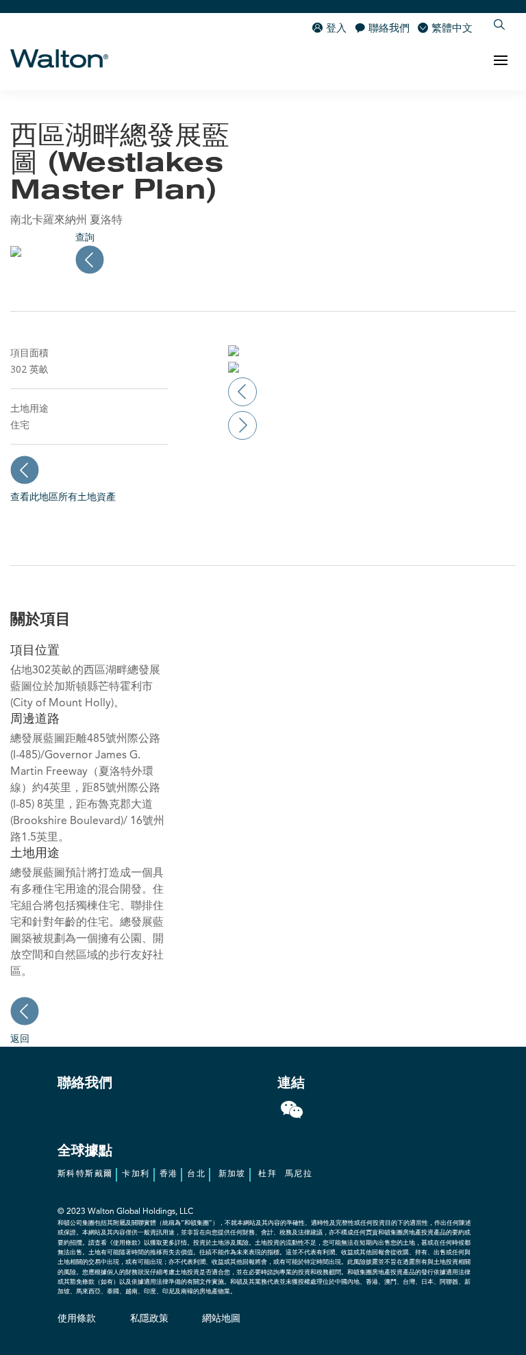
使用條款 (77, 1318)
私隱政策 (149, 1318)
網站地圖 (221, 1318)
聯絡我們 (389, 29)
